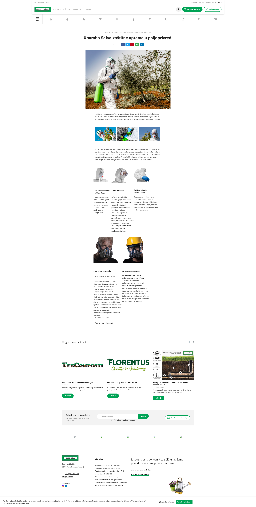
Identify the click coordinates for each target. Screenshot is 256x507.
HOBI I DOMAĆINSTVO (84, 19)
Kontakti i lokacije (193, 9)
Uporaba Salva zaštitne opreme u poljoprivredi (111, 483)
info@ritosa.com (67, 477)
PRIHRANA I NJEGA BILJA (181, 19)
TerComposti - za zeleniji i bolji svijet (77, 382)
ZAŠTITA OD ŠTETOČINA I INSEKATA (196, 19)
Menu (37, 20)
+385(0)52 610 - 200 (72, 474)
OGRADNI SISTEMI (117, 19)
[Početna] (42, 9)
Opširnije (68, 396)
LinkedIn (66, 486)
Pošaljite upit (214, 9)
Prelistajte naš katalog (179, 418)
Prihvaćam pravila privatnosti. (124, 420)
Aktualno (201, 2)
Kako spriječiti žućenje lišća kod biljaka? (109, 485)
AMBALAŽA (133, 19)
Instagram (63, 486)
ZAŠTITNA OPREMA (166, 19)
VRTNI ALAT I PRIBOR (51, 19)
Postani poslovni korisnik (140, 474)
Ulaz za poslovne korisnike (42, 2)
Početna (107, 32)
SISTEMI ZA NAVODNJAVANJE (65, 19)
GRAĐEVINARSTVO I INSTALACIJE (149, 19)
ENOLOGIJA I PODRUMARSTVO (98, 19)
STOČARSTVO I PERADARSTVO (213, 19)
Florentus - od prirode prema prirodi (122, 382)
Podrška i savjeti (211, 2)
